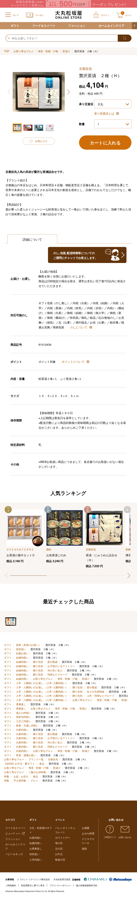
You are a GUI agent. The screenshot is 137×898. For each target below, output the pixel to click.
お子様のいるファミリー (61, 666)
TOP (6, 51)
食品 (41, 763)
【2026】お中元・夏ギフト (19, 763)
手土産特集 (20, 780)
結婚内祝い (22, 657)
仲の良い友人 (54, 670)
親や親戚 (52, 662)
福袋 (84, 848)
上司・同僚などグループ (100, 695)
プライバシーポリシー (60, 885)
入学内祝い (35, 859)
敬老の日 (60, 859)
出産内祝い (22, 729)
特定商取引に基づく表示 (33, 885)
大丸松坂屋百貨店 (61, 879)
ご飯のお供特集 (37, 772)
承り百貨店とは (104, 113)
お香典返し (35, 848)
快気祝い (21, 649)
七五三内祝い (23, 721)
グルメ (34, 780)
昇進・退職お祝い (26, 755)
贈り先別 (38, 662)
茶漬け (66, 51)
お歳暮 (85, 828)
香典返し (21, 704)
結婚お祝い (22, 653)
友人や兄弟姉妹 (95, 691)
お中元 (59, 854)
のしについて (79, 327)
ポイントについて (73, 362)
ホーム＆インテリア (111, 26)
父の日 (59, 848)
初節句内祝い (23, 717)
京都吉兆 (53, 759)
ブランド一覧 (36, 759)
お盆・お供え (21, 776)
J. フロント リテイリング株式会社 (33, 879)
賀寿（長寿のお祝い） (28, 645)
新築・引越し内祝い (27, 725)
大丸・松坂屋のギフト (40, 830)
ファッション (76, 26)
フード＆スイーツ (43, 26)
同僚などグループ (57, 674)
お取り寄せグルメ (24, 51)
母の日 (59, 843)
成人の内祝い (23, 712)
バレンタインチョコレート (65, 830)
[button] (134, 25)
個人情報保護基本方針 (86, 885)
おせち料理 (88, 833)
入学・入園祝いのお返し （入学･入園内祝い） (42, 683)
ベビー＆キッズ (14, 854)
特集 (6, 776)
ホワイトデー (62, 837)
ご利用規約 (10, 885)
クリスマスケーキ (88, 841)
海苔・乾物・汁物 (48, 51)
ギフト (15, 26)
